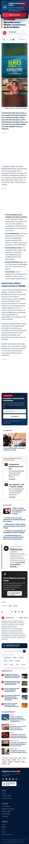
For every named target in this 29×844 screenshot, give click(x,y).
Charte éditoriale (6, 806)
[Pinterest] (25, 618)
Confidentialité (6, 814)
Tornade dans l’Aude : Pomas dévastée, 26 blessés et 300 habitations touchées (12, 683)
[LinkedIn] (26, 618)
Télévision (4, 761)
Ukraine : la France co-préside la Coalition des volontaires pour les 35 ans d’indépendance (18, 719)
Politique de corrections (8, 809)
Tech (17, 664)
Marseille (16, 605)
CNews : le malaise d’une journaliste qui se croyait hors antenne (18, 511)
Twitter (3, 759)
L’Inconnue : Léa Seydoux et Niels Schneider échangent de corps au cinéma (18, 744)
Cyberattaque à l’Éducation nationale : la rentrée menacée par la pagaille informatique (12, 698)
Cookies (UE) (5, 816)
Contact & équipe (6, 796)
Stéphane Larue (12, 32)
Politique (17, 660)
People (11, 664)
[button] (18, 612)
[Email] (13, 39)
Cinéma (23, 664)
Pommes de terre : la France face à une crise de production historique (18, 728)
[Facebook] (18, 618)
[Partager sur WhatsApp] (10, 39)
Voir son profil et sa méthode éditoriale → (17, 564)
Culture (11, 660)
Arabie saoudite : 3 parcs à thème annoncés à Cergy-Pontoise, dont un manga (14, 526)
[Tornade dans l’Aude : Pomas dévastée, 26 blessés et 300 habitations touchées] (24, 683)
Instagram (11, 761)
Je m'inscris (14, 416)
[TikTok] (16, 779)
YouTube (9, 759)
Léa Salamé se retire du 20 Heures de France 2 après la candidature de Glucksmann (18, 736)
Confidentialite (7, 423)
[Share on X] (4, 39)
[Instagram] (23, 618)
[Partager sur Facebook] (7, 39)
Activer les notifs (14, 15)
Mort (9, 763)
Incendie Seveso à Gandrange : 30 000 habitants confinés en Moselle (14, 531)
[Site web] (17, 618)
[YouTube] (21, 618)
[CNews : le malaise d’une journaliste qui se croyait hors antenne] (7, 511)
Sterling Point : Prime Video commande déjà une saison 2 (18, 751)
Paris (20, 757)
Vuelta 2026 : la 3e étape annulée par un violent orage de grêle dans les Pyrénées (12, 676)
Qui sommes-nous (6, 798)
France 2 (21, 657)
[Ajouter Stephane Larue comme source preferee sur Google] (14, 593)
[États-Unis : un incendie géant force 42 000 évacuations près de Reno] (24, 705)
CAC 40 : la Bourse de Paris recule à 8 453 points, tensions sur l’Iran (11, 690)
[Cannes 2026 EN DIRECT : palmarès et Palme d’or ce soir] (14, 440)
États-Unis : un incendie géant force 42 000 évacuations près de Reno (11, 705)
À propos (4, 793)
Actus (5, 660)
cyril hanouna (7, 657)
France (10, 605)
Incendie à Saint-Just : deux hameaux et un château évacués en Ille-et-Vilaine (14, 519)
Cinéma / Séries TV (9, 19)
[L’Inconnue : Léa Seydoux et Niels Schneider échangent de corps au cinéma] (5, 743)
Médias (24, 757)
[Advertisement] (14, 148)
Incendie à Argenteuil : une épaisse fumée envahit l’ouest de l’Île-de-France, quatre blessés (13, 537)
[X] (3, 779)
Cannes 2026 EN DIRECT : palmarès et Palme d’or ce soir (14, 449)
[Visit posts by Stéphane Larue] (4, 33)
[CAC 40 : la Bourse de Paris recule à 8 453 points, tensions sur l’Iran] (24, 690)
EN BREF (15, 657)
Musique (4, 763)
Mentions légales (6, 811)
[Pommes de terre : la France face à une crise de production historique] (5, 727)
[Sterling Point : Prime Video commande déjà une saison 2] (5, 751)
